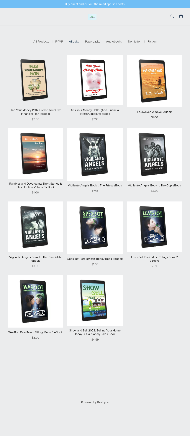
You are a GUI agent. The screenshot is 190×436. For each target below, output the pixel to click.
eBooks (74, 41)
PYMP (59, 41)
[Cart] (182, 16)
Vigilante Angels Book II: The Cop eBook (154, 185)
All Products (41, 41)
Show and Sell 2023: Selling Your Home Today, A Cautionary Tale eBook (95, 332)
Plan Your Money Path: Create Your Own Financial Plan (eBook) (35, 111)
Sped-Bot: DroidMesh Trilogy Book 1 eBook (95, 259)
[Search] (172, 16)
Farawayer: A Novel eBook (154, 112)
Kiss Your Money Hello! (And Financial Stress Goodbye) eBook (95, 111)
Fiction (152, 41)
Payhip (101, 402)
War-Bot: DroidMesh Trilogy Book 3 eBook (35, 332)
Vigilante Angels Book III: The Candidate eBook (35, 259)
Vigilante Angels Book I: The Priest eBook (95, 185)
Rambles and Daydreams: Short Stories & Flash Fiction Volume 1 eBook (35, 185)
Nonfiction (134, 41)
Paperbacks (92, 41)
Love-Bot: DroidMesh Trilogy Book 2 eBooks (154, 259)
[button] (108, 403)
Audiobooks (114, 41)
